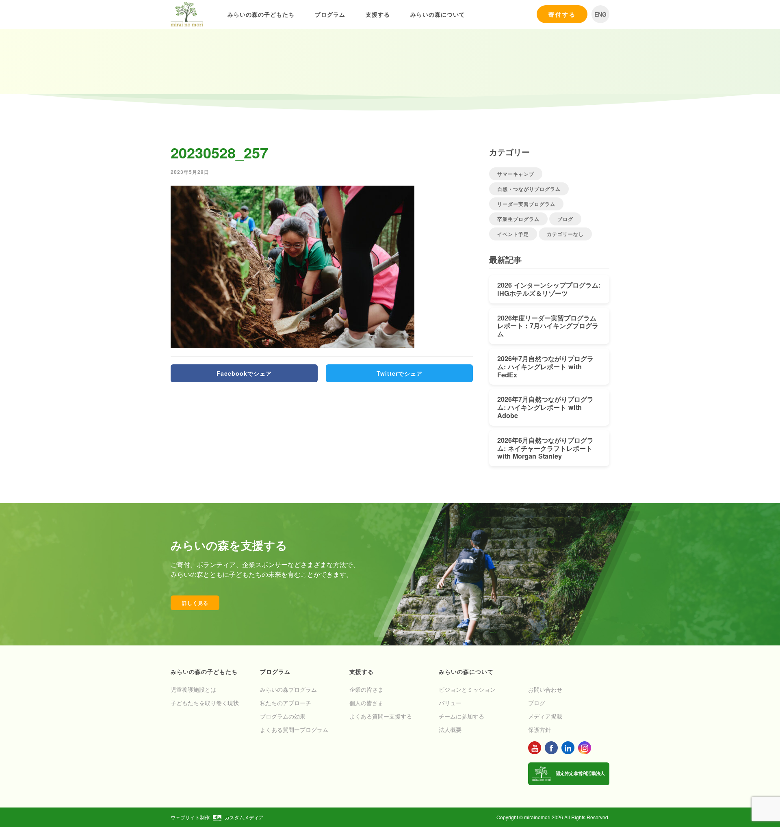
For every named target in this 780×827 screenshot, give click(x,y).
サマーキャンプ (515, 174)
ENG (600, 14)
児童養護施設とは (193, 689)
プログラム (330, 14)
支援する (378, 14)
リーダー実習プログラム (526, 204)
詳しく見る (195, 602)
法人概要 (450, 729)
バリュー (450, 703)
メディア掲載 (545, 716)
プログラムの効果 (283, 716)
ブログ (565, 219)
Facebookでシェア (244, 373)
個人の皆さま (366, 703)
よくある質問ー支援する (380, 716)
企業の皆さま (366, 689)
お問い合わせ (545, 689)
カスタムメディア (244, 817)
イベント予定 (513, 234)
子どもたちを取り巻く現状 (205, 703)
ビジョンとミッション (467, 689)
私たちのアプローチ (285, 703)
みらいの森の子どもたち (261, 14)
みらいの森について (437, 14)
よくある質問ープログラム (294, 729)
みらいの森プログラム (288, 689)
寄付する (562, 14)
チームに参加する (461, 716)
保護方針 (539, 729)
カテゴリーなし (565, 234)
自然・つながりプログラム (529, 189)
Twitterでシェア (399, 373)
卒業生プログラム (518, 219)
